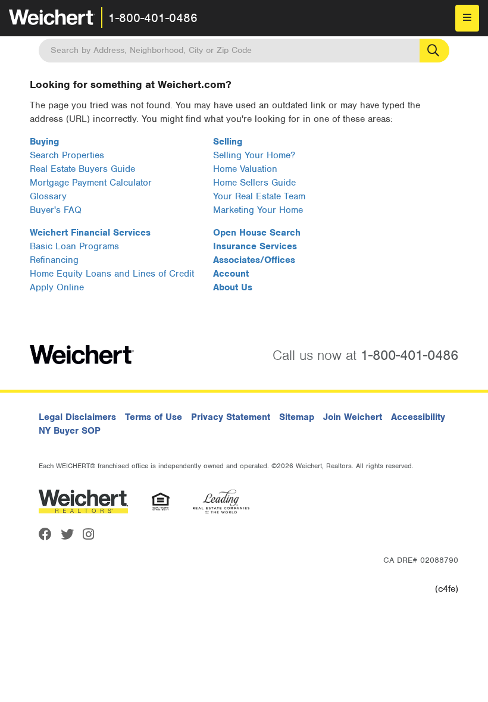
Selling (227, 142)
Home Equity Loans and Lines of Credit (112, 274)
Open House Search (257, 233)
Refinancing (54, 260)
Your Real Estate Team (259, 196)
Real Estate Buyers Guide (82, 169)
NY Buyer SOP (70, 431)
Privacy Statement (230, 417)
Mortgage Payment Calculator (91, 183)
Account (231, 274)
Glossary (48, 196)
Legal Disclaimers (77, 417)
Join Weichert (352, 417)
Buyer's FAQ (56, 210)
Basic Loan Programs (74, 246)
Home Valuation (245, 169)
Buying (44, 142)
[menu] (467, 18)
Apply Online (57, 287)
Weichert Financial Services (90, 233)
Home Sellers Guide (254, 183)
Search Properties (67, 155)
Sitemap (296, 417)
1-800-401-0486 (153, 18)
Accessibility (418, 417)
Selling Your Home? (254, 155)
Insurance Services (255, 246)
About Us (232, 287)
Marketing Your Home (258, 210)
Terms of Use (153, 417)
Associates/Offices (254, 260)
